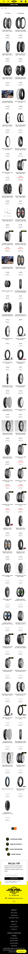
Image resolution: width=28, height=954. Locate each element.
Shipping (14, 935)
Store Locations (14, 926)
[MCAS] (14, 1)
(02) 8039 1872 (15, 895)
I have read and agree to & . (13, 882)
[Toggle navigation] (8, 1)
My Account (14, 912)
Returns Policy (14, 940)
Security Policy (14, 943)
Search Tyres (14, 4)
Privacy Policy (14, 882)
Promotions (14, 945)
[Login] (25, 1)
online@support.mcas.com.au (15, 898)
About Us (14, 924)
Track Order (14, 915)
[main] (14, 423)
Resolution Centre (14, 918)
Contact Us (14, 929)
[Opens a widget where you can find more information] (21, 951)
